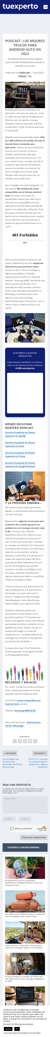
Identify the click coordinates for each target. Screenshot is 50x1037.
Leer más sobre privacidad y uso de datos (22, 1033)
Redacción (24, 72)
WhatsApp (18, 725)
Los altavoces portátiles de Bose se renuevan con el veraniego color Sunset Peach (25, 915)
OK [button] (17, 1029)
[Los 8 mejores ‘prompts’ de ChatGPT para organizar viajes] (25, 997)
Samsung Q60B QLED (25, 710)
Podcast (22, 76)
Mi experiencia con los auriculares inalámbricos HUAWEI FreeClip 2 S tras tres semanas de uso (24, 882)
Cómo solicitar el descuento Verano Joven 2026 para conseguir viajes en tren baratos (23, 946)
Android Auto (34, 722)
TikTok (8, 725)
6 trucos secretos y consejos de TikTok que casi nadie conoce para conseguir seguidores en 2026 (24, 978)
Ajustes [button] (8, 1029)
